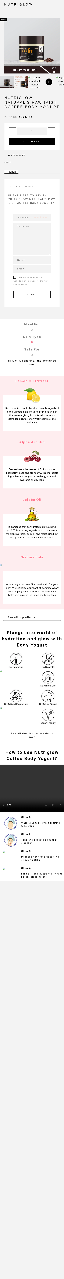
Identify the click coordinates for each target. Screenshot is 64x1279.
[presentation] (5, 45)
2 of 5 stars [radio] (38, 217)
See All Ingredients (22, 617)
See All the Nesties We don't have (32, 735)
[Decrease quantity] (12, 131)
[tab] (11, 172)
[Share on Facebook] (14, 162)
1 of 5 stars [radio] (35, 217)
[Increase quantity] (51, 131)
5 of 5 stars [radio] (46, 217)
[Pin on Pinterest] (22, 162)
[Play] (7, 82)
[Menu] (56, 4)
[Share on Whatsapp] (26, 162)
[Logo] (26, 4)
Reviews (11, 171)
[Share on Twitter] (18, 162)
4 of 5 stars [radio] (43, 217)
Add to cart (32, 141)
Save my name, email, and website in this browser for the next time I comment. (30, 281)
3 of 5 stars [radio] (40, 217)
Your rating (23, 217)
